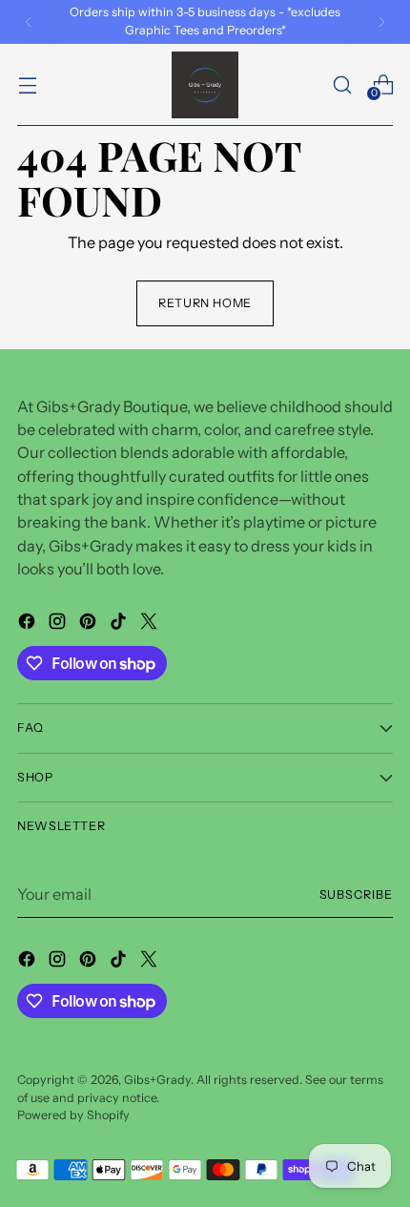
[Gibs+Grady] (205, 85)
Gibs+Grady (157, 1079)
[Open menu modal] (27, 84)
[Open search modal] (341, 84)
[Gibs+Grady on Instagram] (59, 624)
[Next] (381, 22)
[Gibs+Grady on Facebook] (28, 624)
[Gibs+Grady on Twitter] (150, 624)
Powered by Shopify (73, 1115)
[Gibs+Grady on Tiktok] (120, 624)
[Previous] (29, 22)
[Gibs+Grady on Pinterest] (89, 624)
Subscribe (356, 894)
